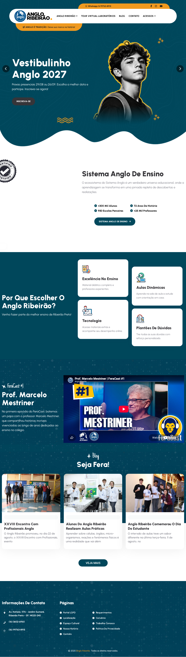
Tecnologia (91, 320)
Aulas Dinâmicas (150, 287)
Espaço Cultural (71, 623)
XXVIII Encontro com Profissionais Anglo (21, 526)
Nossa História (70, 628)
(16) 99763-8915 (17, 629)
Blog (122, 16)
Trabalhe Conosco (105, 623)
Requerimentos (104, 612)
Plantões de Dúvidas (153, 328)
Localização (69, 618)
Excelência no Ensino (100, 278)
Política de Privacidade (108, 628)
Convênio (101, 618)
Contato (134, 16)
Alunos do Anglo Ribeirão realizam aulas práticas (86, 526)
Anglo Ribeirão (66, 16)
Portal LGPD (69, 612)
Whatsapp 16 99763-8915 (99, 6)
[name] (151, 6)
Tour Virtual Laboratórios (98, 16)
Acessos (148, 16)
